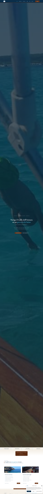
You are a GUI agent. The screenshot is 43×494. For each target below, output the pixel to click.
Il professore (24, 1)
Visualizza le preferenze (39, 491)
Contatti (32, 1)
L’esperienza (20, 1)
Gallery (27, 1)
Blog (29, 1)
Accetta (29, 491)
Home (17, 1)
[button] (41, 485)
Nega (33, 491)
